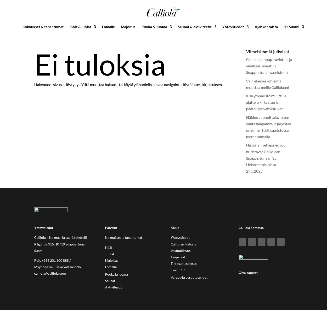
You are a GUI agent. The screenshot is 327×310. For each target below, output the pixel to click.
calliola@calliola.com (50, 273)
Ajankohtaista (266, 27)
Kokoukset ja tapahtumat (123, 237)
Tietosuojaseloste (184, 263)
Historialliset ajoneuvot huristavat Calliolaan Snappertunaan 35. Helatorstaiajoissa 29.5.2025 (265, 158)
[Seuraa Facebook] (242, 242)
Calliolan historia (183, 244)
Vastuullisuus (181, 251)
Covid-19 (178, 270)
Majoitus (128, 27)
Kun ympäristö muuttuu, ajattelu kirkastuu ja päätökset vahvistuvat (266, 102)
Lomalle (108, 27)
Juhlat (109, 254)
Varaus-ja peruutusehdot (189, 277)
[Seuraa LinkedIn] (261, 242)
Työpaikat (178, 257)
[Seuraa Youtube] (281, 242)
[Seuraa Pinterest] (271, 242)
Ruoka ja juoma (116, 274)
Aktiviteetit (113, 287)
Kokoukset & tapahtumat (43, 27)
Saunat (110, 281)
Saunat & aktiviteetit (195, 27)
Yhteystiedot (233, 27)
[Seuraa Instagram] (252, 242)
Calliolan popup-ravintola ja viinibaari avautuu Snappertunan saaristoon (269, 66)
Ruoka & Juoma (154, 27)
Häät (108, 247)
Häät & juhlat (80, 27)
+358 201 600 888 (55, 260)
